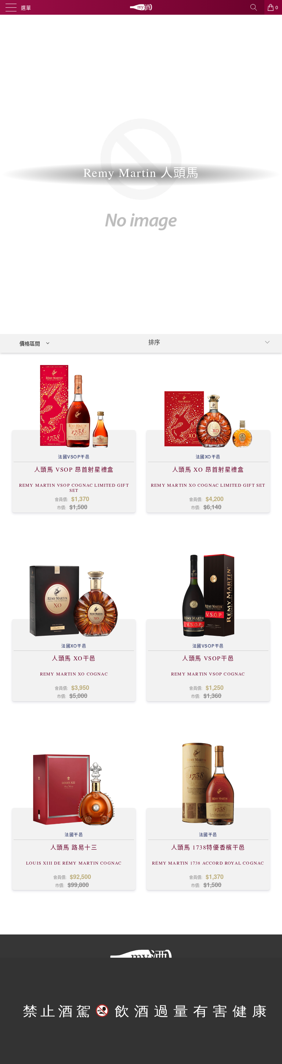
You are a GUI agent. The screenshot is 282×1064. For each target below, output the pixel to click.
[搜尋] (256, 7)
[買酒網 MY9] (141, 7)
